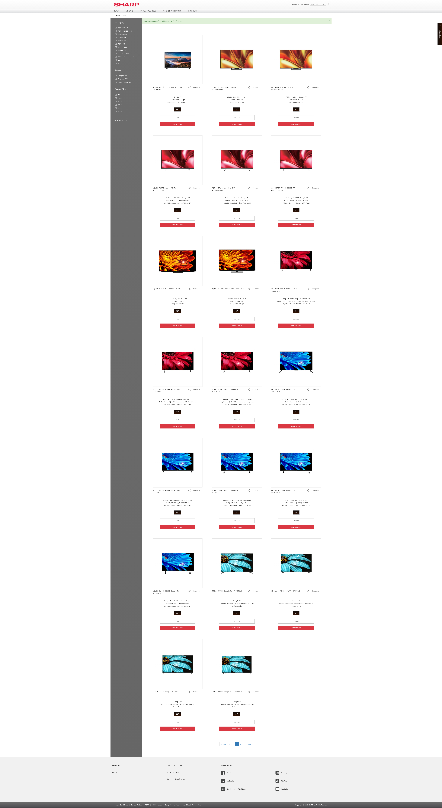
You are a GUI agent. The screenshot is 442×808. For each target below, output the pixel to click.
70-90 (120, 112)
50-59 (120, 105)
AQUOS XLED (123, 28)
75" (237, 109)
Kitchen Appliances (172, 11)
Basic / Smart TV (124, 82)
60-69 (120, 108)
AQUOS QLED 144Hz (125, 31)
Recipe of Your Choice (300, 4)
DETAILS (177, 117)
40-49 (120, 102)
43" (177, 109)
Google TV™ (122, 76)
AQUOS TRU (122, 37)
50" (237, 412)
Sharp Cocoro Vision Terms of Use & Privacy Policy (183, 805)
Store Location (173, 772)
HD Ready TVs (123, 53)
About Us (116, 766)
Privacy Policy (136, 805)
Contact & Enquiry (174, 766)
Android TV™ (123, 79)
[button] (329, 21)
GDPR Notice (157, 805)
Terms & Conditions (121, 805)
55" (296, 210)
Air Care (129, 11)
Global (115, 772)
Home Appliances (148, 11)
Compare (196, 87)
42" (177, 613)
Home (118, 15)
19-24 (120, 95)
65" (296, 109)
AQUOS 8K (122, 44)
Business (192, 11)
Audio (120, 63)
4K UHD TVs (122, 47)
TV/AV (116, 11)
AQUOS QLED (123, 34)
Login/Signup (316, 4)
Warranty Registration (176, 779)
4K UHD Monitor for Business (129, 57)
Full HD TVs (122, 50)
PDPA (147, 805)
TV (119, 60)
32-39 (120, 98)
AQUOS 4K (122, 40)
